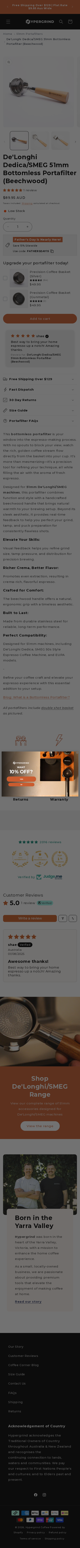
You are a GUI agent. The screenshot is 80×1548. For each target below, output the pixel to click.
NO (21, 784)
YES (21, 779)
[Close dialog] (77, 752)
